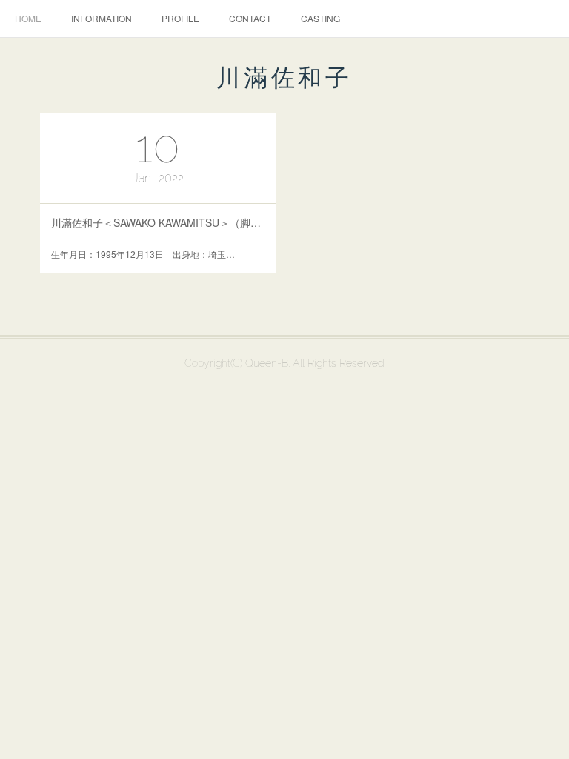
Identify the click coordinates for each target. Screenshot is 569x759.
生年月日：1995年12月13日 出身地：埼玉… (143, 254)
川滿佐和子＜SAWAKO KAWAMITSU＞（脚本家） (158, 222)
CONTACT (250, 18)
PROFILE (180, 18)
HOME (28, 18)
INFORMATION (101, 18)
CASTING (320, 18)
